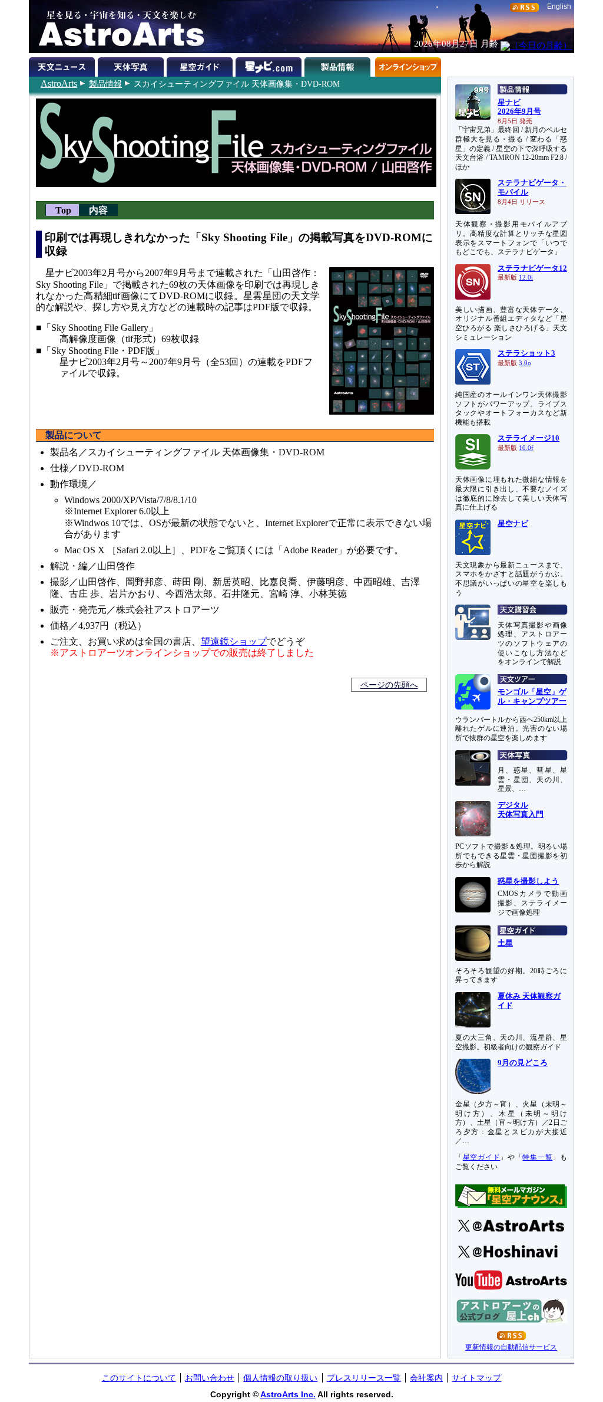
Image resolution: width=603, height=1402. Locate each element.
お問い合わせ (209, 1378)
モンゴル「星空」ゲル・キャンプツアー (532, 696)
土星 (505, 943)
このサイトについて (139, 1378)
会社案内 (426, 1378)
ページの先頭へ (389, 684)
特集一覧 (537, 1157)
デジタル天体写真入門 (521, 810)
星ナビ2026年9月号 (519, 107)
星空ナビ (513, 524)
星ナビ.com (270, 65)
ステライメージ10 (528, 438)
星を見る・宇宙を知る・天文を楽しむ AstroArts (117, 26)
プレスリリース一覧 (364, 1378)
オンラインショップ (407, 65)
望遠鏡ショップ (234, 641)
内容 (98, 210)
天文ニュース (63, 65)
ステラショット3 (526, 353)
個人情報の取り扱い (280, 1378)
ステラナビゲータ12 (532, 268)
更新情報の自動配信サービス (511, 1347)
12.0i (526, 277)
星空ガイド (201, 65)
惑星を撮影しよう (528, 881)
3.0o (525, 363)
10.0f (526, 448)
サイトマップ (476, 1378)
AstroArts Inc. (288, 1394)
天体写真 (132, 65)
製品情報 (105, 83)
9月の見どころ (523, 1063)
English (559, 6)
